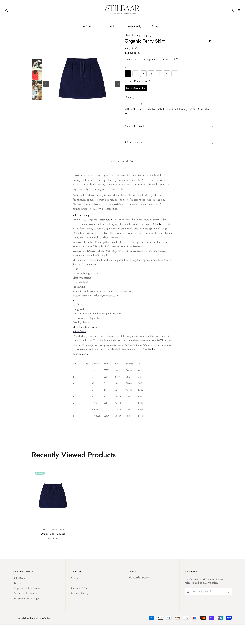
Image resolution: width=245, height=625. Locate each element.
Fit (75, 269)
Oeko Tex (157, 224)
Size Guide (79, 331)
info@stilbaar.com (139, 577)
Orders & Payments (25, 593)
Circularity (135, 26)
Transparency (81, 215)
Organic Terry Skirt (53, 534)
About (156, 26)
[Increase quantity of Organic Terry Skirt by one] (141, 104)
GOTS (110, 219)
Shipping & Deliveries (26, 588)
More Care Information (85, 327)
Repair (17, 583)
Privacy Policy (80, 593)
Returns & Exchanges (26, 598)
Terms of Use (79, 588)
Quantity (130, 97)
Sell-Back (19, 578)
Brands (111, 26)
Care (76, 300)
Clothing (88, 26)
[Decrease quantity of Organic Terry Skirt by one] (128, 104)
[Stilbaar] (122, 10)
